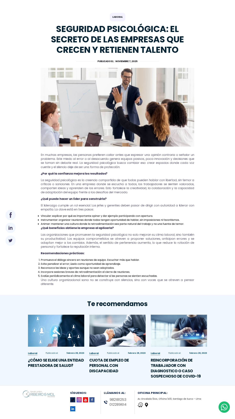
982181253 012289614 (118, 402)
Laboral (117, 17)
